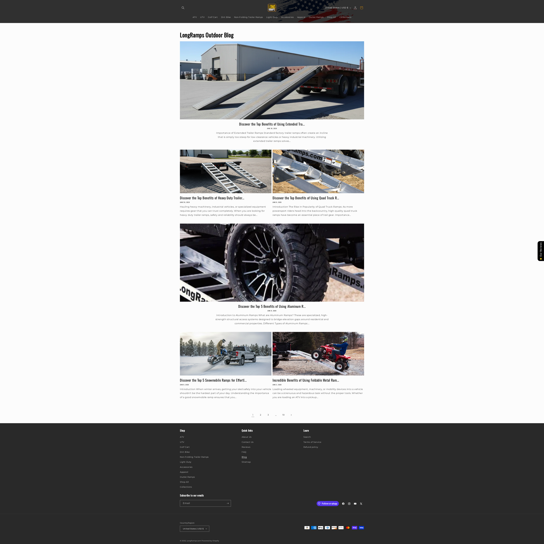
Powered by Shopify (210, 541)
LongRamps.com (194, 541)
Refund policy (310, 447)
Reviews (246, 447)
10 (283, 415)
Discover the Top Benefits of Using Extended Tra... (272, 124)
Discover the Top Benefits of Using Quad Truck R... (306, 198)
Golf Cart (185, 447)
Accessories (186, 467)
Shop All (184, 482)
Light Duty (185, 462)
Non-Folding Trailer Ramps (194, 457)
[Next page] (291, 415)
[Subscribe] (228, 503)
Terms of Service (312, 442)
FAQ (244, 452)
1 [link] (252, 415)
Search (307, 437)
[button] (183, 8)
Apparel (184, 472)
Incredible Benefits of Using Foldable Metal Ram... (306, 380)
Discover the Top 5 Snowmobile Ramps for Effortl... (213, 380)
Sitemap (246, 462)
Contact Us (248, 442)
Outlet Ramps (187, 477)
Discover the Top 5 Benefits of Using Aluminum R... (272, 306)
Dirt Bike (185, 452)
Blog (244, 457)
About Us (247, 437)
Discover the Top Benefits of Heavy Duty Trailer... (212, 198)
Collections (186, 487)
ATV (182, 437)
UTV (182, 442)
